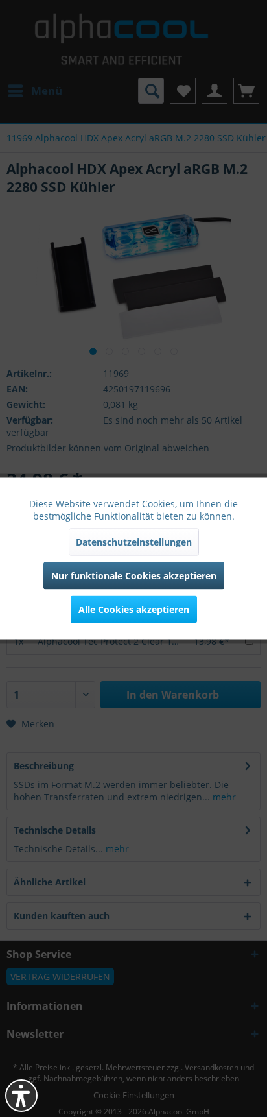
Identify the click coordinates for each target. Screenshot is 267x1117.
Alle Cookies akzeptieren (133, 609)
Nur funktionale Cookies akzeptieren (133, 576)
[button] (21, 1096)
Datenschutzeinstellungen (134, 542)
